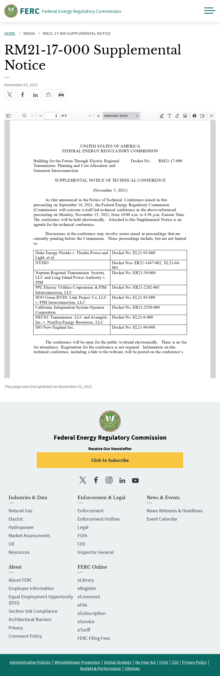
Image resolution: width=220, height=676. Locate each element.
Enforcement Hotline (99, 519)
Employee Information (31, 588)
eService (86, 621)
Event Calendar (162, 519)
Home (9, 33)
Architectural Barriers (30, 619)
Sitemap (132, 668)
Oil (11, 544)
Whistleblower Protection (77, 662)
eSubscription (92, 613)
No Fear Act (145, 662)
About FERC (20, 580)
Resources (19, 552)
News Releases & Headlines (175, 510)
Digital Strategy (117, 662)
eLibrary (86, 580)
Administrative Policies (30, 662)
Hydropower (21, 527)
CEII (81, 544)
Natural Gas (20, 510)
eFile (82, 605)
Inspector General (96, 552)
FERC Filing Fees (94, 638)
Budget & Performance (100, 668)
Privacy (16, 628)
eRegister (87, 588)
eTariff (84, 630)
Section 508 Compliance (33, 611)
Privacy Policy (194, 662)
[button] (210, 11)
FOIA (82, 535)
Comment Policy (25, 636)
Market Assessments (29, 535)
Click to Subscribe (110, 460)
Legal (83, 527)
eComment (89, 596)
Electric (16, 519)
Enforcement (91, 510)
